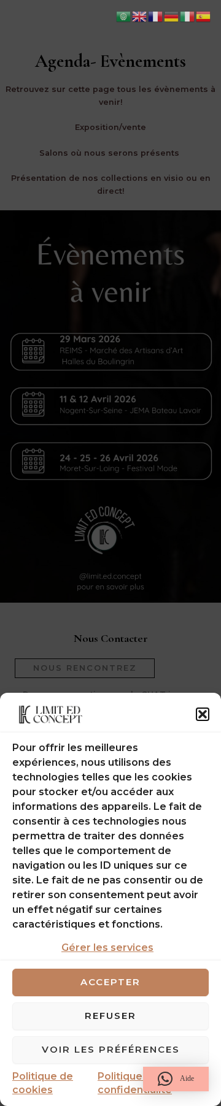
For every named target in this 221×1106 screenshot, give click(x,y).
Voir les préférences (111, 1049)
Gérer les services (107, 947)
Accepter (110, 982)
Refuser (110, 1015)
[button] (202, 714)
